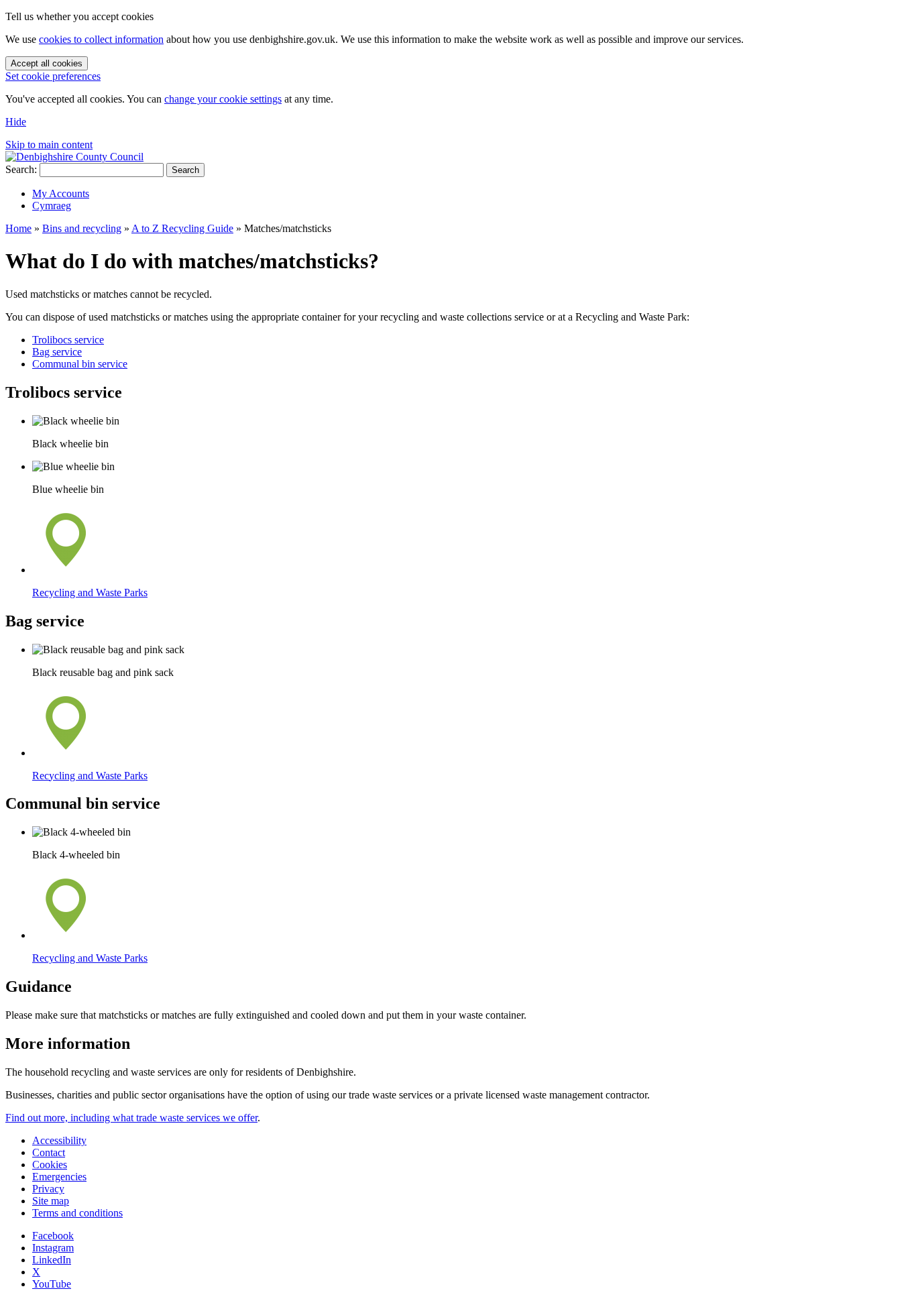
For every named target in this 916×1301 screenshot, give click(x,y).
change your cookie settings (223, 99)
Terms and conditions (77, 1213)
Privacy (48, 1188)
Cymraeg (51, 205)
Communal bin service (79, 364)
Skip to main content (49, 144)
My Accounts (60, 193)
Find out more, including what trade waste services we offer (131, 1117)
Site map (50, 1200)
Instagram (53, 1247)
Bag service (57, 351)
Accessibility (59, 1140)
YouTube (51, 1284)
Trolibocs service (68, 339)
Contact (48, 1152)
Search (185, 170)
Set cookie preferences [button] (53, 76)
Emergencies (59, 1176)
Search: (21, 169)
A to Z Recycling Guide (182, 228)
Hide (15, 121)
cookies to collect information (101, 39)
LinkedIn (51, 1259)
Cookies (49, 1164)
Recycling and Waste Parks (90, 592)
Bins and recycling (81, 228)
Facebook (53, 1235)
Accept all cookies (46, 63)
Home (18, 228)
